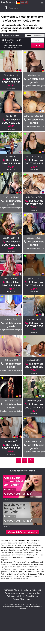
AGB (26, 590)
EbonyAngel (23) (34, 441)
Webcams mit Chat (15, 596)
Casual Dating (32, 596)
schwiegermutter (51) (34, 116)
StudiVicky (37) (34, 319)
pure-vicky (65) (11, 278)
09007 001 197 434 (19, 520)
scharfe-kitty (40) (34, 156)
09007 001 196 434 (19, 493)
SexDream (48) (34, 400)
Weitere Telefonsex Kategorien (22, 532)
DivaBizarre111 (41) (11, 197)
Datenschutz (35, 590)
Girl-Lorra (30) (11, 360)
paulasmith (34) (34, 360)
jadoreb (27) (33, 278)
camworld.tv (5, 555)
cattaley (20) (11, 441)
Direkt (28, 35)
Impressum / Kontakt (13, 590)
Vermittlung (38, 35)
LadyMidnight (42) (11, 238)
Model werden (33, 593)
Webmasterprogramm (15, 593)
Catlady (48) (11, 319)
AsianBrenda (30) (34, 197)
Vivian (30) (11, 156)
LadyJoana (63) (34, 238)
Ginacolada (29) (11, 75)
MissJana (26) (33, 75)
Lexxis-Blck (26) (11, 400)
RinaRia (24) (11, 116)
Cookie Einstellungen (22, 599)
